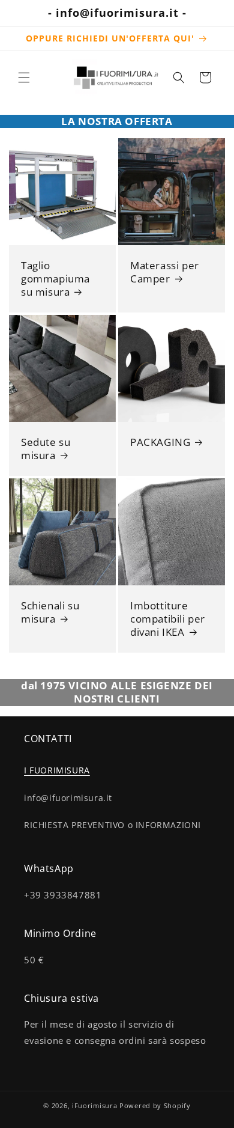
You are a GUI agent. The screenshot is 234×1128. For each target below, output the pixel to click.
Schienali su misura (50, 612)
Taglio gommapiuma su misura (55, 279)
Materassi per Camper (164, 272)
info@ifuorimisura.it (68, 797)
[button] (24, 77)
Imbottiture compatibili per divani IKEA (167, 619)
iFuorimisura (94, 1105)
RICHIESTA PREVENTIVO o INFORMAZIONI (112, 825)
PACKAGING (160, 442)
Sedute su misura (45, 449)
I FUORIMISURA (57, 770)
